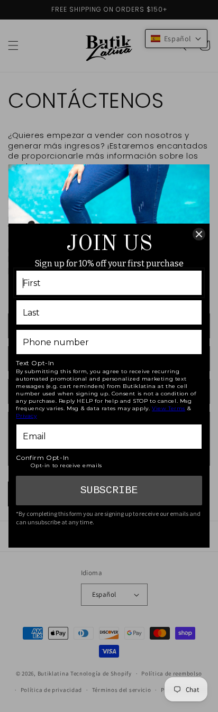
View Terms (168, 408)
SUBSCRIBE (109, 490)
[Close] (199, 234)
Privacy (26, 415)
